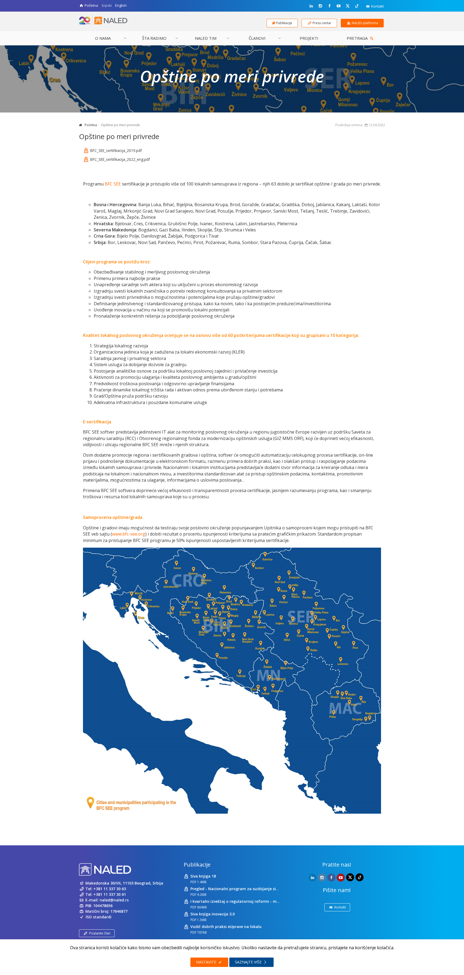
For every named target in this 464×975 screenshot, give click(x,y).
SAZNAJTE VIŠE (249, 962)
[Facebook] (329, 6)
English (121, 5)
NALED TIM (205, 38)
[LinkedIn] (311, 6)
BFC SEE (113, 184)
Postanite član (99, 933)
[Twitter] (348, 6)
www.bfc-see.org (128, 534)
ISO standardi (98, 916)
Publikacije (197, 864)
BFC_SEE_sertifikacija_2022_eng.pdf (120, 159)
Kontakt (377, 6)
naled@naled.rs (114, 900)
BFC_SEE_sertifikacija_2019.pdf (116, 150)
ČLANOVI (257, 38)
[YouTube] (339, 6)
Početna (91, 125)
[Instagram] (320, 6)
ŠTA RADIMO (154, 38)
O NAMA (103, 38)
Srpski (107, 5)
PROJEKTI (309, 38)
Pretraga (358, 38)
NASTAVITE (206, 962)
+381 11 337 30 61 (109, 894)
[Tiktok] (357, 6)
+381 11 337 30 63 (109, 888)
